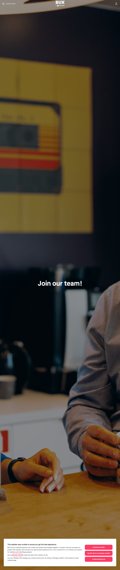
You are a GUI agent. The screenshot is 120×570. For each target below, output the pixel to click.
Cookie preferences (98, 559)
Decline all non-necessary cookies (98, 553)
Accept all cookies (99, 547)
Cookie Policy (17, 555)
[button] (116, 3)
